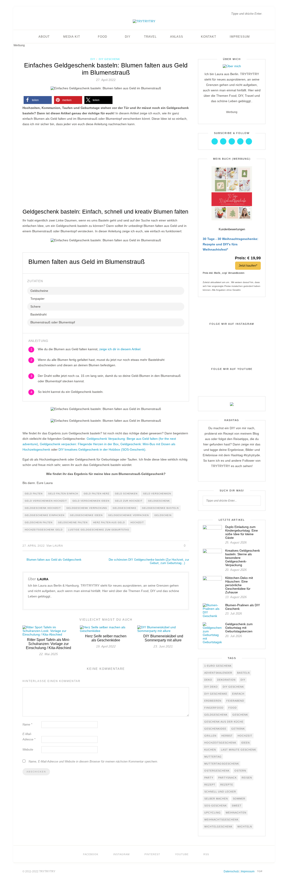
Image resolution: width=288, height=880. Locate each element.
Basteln (243, 672)
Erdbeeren (212, 700)
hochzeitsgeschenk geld (44, 529)
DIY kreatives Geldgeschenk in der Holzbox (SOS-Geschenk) (101, 449)
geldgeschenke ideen (86, 515)
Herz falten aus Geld (109, 522)
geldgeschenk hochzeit (43, 508)
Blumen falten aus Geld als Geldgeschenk (53, 559)
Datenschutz (231, 871)
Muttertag (213, 756)
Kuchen (210, 749)
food (232, 707)
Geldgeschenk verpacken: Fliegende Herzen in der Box (79, 444)
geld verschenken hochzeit (46, 501)
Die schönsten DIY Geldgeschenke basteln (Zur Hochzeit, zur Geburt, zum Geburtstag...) (149, 561)
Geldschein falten (38, 522)
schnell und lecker (220, 791)
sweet (236, 805)
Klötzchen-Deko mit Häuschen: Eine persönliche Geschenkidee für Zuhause (239, 585)
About (44, 36)
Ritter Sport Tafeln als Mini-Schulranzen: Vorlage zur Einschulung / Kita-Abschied (48, 644)
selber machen (216, 798)
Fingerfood (213, 707)
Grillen (210, 735)
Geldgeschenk (159, 501)
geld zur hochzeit (128, 501)
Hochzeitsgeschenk (220, 742)
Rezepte (226, 784)
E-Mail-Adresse (28, 736)
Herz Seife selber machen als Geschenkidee (105, 638)
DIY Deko (211, 686)
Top (260, 871)
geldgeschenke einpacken (44, 515)
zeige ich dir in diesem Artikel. (120, 349)
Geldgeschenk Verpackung (86, 508)
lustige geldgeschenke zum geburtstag (98, 529)
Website (27, 749)
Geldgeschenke (124, 508)
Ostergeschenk (217, 770)
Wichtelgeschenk (218, 826)
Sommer (239, 798)
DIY (127, 36)
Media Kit (71, 36)
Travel (150, 36)
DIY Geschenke (215, 693)
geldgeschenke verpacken (128, 515)
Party (208, 777)
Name (27, 724)
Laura (58, 545)
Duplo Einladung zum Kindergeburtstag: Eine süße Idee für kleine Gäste (241, 532)
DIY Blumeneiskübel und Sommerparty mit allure (163, 638)
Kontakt (208, 36)
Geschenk (240, 714)
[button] (38, 100)
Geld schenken (126, 493)
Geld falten (34, 493)
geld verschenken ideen (90, 501)
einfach (238, 693)
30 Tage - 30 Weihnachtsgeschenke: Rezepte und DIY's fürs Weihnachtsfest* (230, 244)
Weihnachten (236, 812)
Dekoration (226, 679)
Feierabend (235, 700)
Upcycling (212, 812)
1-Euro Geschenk (218, 665)
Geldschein (162, 515)
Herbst (227, 735)
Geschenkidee (215, 728)
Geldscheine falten (73, 522)
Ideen (245, 742)
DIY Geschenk (109, 59)
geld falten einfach (63, 493)
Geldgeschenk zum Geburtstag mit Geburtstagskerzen (239, 627)
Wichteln (244, 826)
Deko (208, 679)
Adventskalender (218, 672)
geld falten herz (96, 493)
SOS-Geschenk (215, 805)
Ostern (240, 770)
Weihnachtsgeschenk (221, 819)
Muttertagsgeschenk (221, 763)
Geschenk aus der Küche (223, 721)
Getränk (238, 728)
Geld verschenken (157, 493)
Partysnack (227, 777)
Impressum (240, 36)
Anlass (176, 36)
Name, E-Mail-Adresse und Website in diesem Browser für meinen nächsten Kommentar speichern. (93, 761)
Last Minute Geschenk (238, 749)
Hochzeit (137, 522)
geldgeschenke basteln (160, 508)
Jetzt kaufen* (248, 265)
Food (102, 36)
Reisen (247, 777)
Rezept (209, 784)
